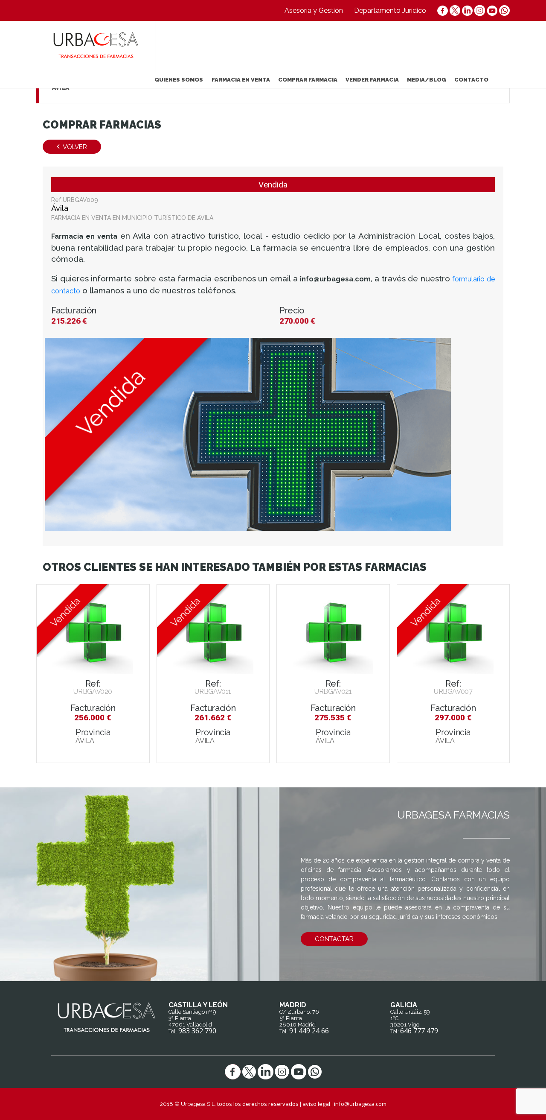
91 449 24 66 (309, 1030)
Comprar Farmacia (307, 79)
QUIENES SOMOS (178, 79)
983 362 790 (197, 1030)
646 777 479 (419, 1030)
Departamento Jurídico (390, 10)
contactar (334, 939)
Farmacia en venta (241, 79)
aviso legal (316, 1104)
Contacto (471, 79)
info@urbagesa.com (360, 1104)
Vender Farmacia (372, 79)
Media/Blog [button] (426, 79)
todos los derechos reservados (258, 1104)
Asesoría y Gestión (314, 10)
